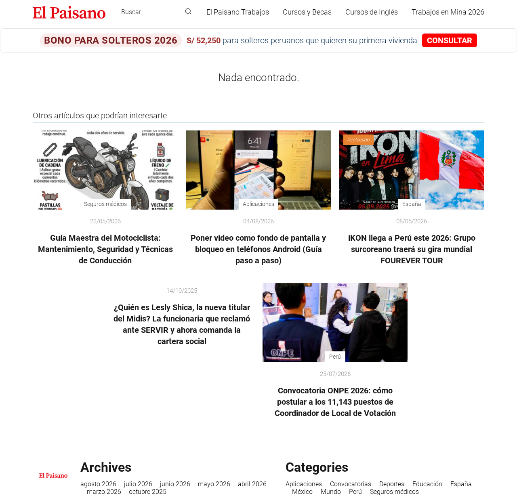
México (302, 492)
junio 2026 (175, 484)
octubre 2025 (147, 492)
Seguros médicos (394, 492)
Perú (355, 492)
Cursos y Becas (307, 12)
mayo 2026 (214, 484)
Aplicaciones (304, 484)
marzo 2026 (104, 492)
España (461, 484)
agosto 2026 (98, 484)
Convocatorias (350, 484)
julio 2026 (138, 484)
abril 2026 (252, 484)
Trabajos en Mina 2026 (448, 12)
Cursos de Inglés (371, 12)
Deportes (391, 484)
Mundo (331, 492)
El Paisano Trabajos (237, 12)
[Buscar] (188, 11)
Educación (427, 484)
